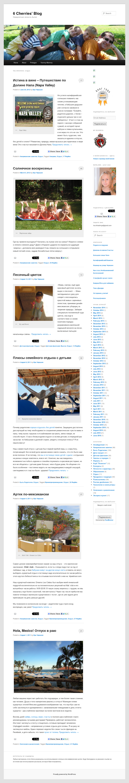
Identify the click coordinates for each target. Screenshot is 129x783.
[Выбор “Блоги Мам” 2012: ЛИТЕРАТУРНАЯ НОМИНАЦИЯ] (94, 83)
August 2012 (98, 366)
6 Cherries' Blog (27, 13)
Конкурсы (97, 466)
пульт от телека (51, 732)
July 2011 (97, 401)
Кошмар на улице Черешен (103, 265)
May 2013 (96, 342)
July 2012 (97, 369)
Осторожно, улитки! (100, 293)
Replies (67, 156)
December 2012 (99, 355)
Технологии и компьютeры (104, 485)
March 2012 (97, 379)
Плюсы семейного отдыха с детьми (42, 357)
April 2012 (97, 377)
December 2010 (99, 419)
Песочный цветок (27, 274)
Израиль (96, 461)
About (24, 62)
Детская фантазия (27, 346)
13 (81, 275)
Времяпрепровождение (54, 482)
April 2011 (97, 409)
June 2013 (97, 339)
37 (81, 494)
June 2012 (97, 371)
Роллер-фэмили (99, 298)
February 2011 (98, 414)
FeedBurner (109, 520)
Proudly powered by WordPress (64, 774)
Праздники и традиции (102, 477)
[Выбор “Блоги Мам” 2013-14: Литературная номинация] (94, 70)
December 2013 (99, 323)
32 (81, 358)
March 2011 (97, 411)
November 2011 (99, 390)
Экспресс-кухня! (99, 495)
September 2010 (99, 427)
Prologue (33, 62)
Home (16, 62)
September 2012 (99, 363)
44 (81, 168)
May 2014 (96, 313)
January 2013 (98, 353)
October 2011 (98, 393)
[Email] (15, 151)
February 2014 (98, 321)
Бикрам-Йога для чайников (103, 283)
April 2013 (97, 345)
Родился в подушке (100, 245)
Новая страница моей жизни (103, 159)
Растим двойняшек (101, 482)
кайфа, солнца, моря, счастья (38, 716)
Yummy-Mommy (47, 62)
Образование (98, 471)
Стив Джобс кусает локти (102, 278)
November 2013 (99, 326)
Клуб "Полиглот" (100, 463)
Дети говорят (98, 453)
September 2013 (99, 331)
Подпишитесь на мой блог (104, 112)
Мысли (63, 346)
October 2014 (98, 310)
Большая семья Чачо (101, 255)
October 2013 (98, 329)
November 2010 (99, 422)
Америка (53, 156)
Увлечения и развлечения (29, 744)
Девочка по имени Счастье (103, 250)
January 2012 (98, 385)
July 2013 (97, 337)
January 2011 (98, 417)
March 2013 (97, 347)
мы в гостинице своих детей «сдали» (57, 455)
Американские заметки (28, 156)
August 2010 (98, 430)
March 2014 (97, 318)
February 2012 (98, 382)
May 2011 (96, 406)
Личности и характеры (102, 468)
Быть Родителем (26, 482)
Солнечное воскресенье (32, 168)
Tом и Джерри (98, 288)
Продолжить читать (62, 144)
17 (81, 80)
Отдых (40, 156)
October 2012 (98, 361)
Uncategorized (98, 444)
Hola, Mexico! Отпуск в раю (34, 630)
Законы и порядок (100, 458)
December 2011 (99, 387)
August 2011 (98, 398)
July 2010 (97, 433)
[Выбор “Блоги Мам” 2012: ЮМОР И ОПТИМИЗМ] (94, 76)
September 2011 (99, 395)
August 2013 (98, 334)
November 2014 (99, 307)
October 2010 (98, 425)
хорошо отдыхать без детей (42, 427)
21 (81, 631)
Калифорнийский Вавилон (103, 260)
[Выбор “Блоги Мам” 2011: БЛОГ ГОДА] (102, 106)
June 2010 (97, 435)
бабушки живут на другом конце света (48, 570)
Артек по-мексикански (31, 494)
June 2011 (97, 403)
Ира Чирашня (38, 89)
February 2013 (98, 350)
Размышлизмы (99, 479)
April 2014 (97, 315)
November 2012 (99, 358)
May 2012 (96, 374)
